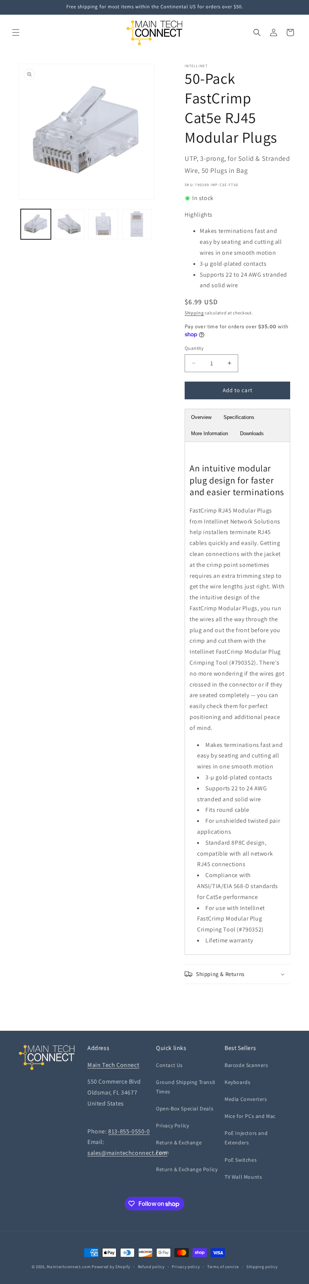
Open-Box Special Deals (184, 1108)
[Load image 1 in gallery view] (36, 224)
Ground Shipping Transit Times (186, 1087)
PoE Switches (241, 1159)
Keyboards (237, 1082)
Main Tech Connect (113, 1065)
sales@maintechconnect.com (127, 1153)
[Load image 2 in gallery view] (70, 224)
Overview (201, 417)
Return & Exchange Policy (186, 1169)
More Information (209, 433)
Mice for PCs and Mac (250, 1116)
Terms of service (223, 1266)
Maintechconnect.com (68, 1266)
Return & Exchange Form (179, 1147)
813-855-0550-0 (129, 1131)
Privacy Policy (172, 1125)
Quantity (194, 348)
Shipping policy (262, 1266)
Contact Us (169, 1065)
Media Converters (246, 1099)
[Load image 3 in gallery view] (103, 224)
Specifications (238, 417)
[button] (16, 32)
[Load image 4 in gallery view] (137, 224)
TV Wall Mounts (243, 1176)
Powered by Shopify (111, 1266)
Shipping (194, 313)
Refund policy (151, 1266)
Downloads (252, 433)
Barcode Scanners (246, 1065)
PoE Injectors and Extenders (246, 1138)
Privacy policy (186, 1266)
